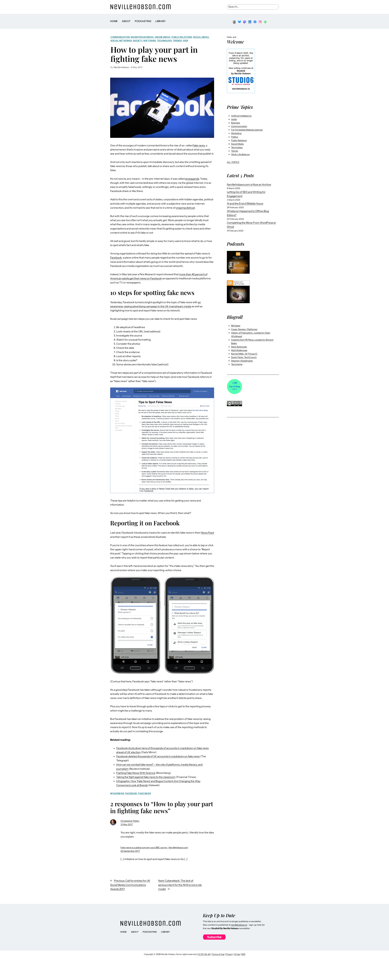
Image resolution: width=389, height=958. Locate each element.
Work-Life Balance (240, 154)
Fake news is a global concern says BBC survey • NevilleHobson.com (154, 847)
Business (235, 122)
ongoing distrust (185, 207)
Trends (177, 40)
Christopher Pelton (129, 821)
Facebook (116, 257)
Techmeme (236, 364)
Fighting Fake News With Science (135, 772)
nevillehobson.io (239, 925)
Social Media (201, 37)
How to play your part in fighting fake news (154, 54)
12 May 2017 (126, 824)
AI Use (237, 954)
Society (137, 40)
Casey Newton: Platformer (244, 329)
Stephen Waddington (242, 360)
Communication (120, 37)
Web (185, 40)
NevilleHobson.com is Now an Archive (249, 184)
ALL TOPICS (233, 162)
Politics (234, 137)
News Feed (207, 532)
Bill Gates (235, 325)
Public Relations (181, 37)
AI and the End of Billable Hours (245, 203)
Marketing (236, 133)
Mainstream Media (142, 37)
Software (149, 40)
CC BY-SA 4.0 (204, 954)
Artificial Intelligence (241, 115)
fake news (199, 145)
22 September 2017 (130, 851)
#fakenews (117, 793)
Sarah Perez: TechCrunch (244, 357)
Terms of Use (218, 954)
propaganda (192, 178)
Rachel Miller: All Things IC (244, 353)
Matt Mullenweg (239, 350)
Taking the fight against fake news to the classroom (145, 777)
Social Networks (121, 40)
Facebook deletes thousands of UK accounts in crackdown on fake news (158, 756)
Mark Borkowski (239, 346)
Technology (164, 40)
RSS (243, 954)
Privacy (229, 954)
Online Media (162, 37)
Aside (234, 119)
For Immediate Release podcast (247, 129)
